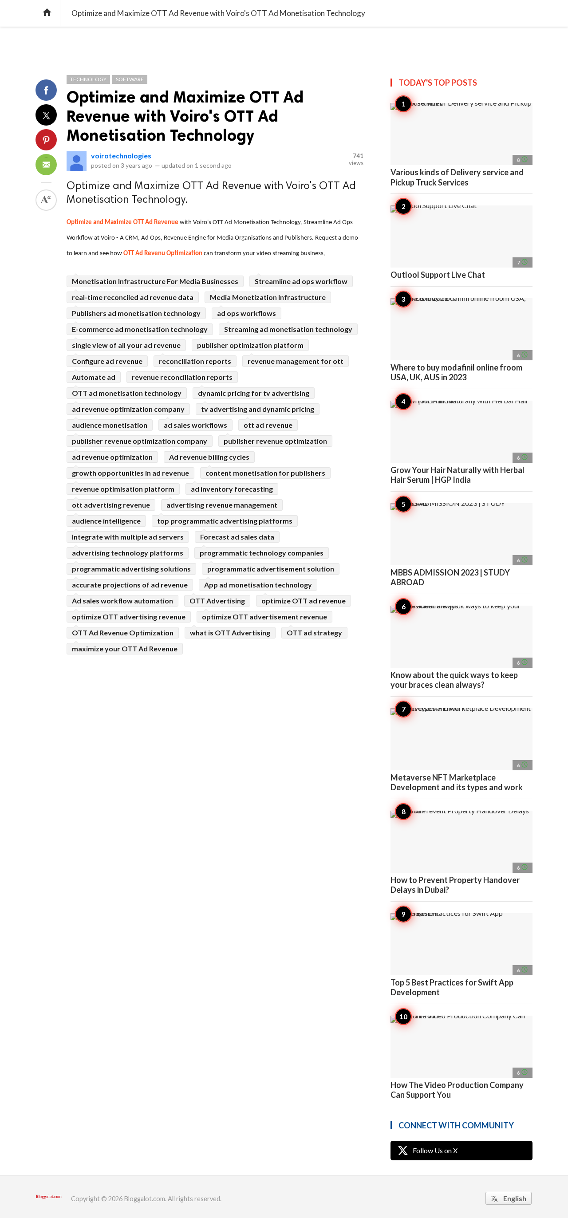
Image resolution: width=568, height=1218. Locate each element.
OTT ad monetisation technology (126, 393)
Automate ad (93, 377)
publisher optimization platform (250, 345)
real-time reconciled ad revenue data (132, 297)
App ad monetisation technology (258, 584)
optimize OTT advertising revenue (128, 616)
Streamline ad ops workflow (301, 281)
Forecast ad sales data (237, 536)
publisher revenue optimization (275, 441)
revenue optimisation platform (123, 489)
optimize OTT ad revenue (303, 600)
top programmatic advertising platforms (224, 520)
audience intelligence (106, 520)
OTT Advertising (217, 600)
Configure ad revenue (107, 361)
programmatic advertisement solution (270, 568)
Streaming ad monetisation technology (288, 329)
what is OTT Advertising (230, 632)
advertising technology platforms (127, 552)
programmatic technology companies (261, 552)
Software (130, 79)
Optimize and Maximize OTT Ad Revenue (122, 222)
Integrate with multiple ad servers (128, 536)
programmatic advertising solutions (131, 568)
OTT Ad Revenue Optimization (123, 632)
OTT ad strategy (314, 632)
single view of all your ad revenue (126, 345)
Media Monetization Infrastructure (268, 297)
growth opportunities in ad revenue (130, 473)
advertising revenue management (221, 505)
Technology (88, 79)
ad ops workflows (246, 313)
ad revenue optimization (112, 457)
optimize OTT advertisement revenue (264, 616)
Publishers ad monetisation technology (136, 313)
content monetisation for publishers (265, 473)
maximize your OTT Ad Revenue (125, 648)
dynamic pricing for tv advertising (253, 393)
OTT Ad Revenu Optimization (162, 253)
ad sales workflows (195, 425)
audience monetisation (109, 425)
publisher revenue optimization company (139, 441)
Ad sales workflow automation (122, 600)
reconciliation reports (195, 361)
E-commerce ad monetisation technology (140, 329)
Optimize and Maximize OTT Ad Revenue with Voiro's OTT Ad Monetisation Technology (185, 116)
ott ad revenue (268, 425)
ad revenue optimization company (128, 409)
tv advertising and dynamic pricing (257, 409)
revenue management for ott (295, 361)
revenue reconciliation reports (182, 377)
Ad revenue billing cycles (209, 457)
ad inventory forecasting (232, 489)
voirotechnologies (121, 155)
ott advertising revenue (111, 505)
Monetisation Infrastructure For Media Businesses (155, 281)
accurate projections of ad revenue (130, 584)
